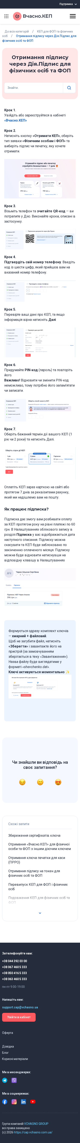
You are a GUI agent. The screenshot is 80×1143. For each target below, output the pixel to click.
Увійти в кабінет (19, 1017)
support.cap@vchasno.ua (20, 1007)
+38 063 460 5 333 (14, 979)
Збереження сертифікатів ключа (34, 835)
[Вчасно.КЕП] (36, 16)
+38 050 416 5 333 (14, 973)
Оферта (7, 1032)
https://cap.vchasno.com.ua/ (33, 1132)
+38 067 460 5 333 (14, 967)
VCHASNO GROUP (36, 1123)
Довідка (8, 1046)
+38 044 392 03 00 (14, 961)
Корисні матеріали (15, 1059)
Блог (5, 1052)
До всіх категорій (17, 31)
